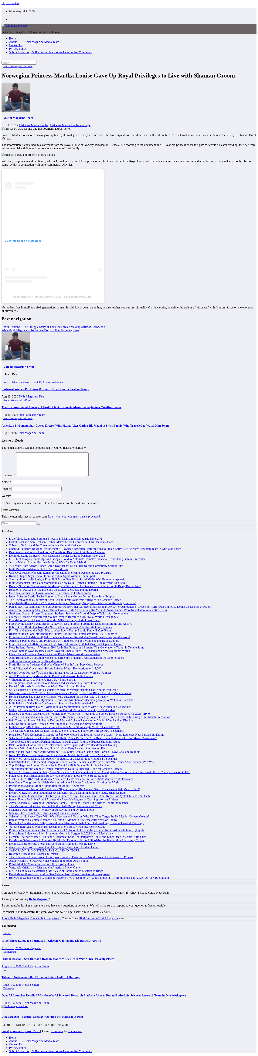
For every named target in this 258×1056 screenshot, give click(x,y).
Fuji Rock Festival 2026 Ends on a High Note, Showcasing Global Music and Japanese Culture (66, 644)
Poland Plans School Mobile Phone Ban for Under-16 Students (46, 785)
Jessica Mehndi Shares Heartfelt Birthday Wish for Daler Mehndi (48, 562)
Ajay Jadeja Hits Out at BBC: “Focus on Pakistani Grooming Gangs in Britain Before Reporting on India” (72, 603)
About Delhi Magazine (15, 918)
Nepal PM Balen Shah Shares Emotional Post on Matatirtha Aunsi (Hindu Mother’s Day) (62, 755)
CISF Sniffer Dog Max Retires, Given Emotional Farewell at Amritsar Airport (55, 723)
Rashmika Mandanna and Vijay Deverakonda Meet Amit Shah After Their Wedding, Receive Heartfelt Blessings (76, 823)
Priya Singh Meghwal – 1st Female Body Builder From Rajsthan (40, 330)
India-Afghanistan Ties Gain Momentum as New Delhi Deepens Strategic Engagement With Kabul (68, 582)
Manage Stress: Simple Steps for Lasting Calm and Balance (44, 813)
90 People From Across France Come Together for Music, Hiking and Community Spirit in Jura (66, 565)
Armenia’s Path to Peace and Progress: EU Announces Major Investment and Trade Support (64, 640)
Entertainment (9, 952)
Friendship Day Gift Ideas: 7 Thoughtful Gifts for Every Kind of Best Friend (54, 620)
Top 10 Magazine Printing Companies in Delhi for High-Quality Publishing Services (59, 765)
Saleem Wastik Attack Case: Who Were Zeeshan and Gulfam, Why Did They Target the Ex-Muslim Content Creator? (79, 816)
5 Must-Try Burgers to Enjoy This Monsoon (35, 661)
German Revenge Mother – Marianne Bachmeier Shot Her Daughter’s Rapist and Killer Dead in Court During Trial (78, 836)
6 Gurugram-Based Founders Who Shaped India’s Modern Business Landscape (56, 683)
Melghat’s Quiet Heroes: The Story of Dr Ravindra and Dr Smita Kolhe (51, 809)
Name (6, 481)
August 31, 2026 (12, 948)
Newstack (57, 1031)
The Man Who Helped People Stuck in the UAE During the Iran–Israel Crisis (55, 806)
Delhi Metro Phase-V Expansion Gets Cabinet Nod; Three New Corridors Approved (59, 874)
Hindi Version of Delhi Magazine (98, 918)
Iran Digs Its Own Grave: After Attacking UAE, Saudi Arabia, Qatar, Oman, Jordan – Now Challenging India (74, 751)
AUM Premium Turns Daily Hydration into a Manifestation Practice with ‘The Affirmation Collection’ (70, 706)
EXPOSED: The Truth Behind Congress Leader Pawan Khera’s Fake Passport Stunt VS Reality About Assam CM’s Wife (82, 762)
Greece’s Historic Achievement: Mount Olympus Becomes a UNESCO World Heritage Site (64, 616)
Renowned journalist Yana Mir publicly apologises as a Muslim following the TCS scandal (63, 758)
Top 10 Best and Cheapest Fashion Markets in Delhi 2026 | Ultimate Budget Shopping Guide (64, 741)
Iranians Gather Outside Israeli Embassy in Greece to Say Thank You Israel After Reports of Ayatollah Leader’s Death (79, 796)
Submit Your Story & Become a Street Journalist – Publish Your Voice (50, 52)
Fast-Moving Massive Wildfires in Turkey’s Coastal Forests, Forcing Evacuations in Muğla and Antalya (70, 623)
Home (12, 38)
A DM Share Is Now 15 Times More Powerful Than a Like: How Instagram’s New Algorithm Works (69, 650)
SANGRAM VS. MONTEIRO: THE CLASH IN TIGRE (44, 850)
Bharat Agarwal (31, 948)
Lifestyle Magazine (21, 382)
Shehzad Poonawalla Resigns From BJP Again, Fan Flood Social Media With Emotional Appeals (67, 579)
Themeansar (75, 1031)
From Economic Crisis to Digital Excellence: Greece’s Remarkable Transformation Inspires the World (69, 637)
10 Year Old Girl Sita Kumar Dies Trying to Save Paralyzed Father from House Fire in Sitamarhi (66, 730)
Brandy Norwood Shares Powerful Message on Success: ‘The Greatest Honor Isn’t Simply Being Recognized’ (75, 586)
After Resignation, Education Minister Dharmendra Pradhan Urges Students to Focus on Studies (66, 657)
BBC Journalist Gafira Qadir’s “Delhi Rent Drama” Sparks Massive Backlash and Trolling (63, 745)
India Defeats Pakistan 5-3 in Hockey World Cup (38, 569)
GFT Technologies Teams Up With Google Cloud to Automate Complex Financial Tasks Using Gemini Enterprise (77, 559)
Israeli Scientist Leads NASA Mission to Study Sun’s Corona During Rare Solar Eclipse (61, 596)
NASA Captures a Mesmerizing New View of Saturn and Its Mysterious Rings (56, 870)
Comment (8, 475)
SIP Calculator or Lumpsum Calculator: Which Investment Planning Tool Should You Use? (63, 689)
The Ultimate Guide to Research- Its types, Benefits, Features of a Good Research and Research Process (71, 857)
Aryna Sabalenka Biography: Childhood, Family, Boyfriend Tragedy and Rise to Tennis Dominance (68, 802)
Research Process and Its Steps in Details (33, 853)
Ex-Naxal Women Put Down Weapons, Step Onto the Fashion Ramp (45, 389)
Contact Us (15, 45)
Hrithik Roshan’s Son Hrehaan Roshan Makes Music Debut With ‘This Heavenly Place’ (61, 542)
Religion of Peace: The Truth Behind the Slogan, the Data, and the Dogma (53, 589)
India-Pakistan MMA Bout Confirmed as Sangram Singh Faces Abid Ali (52, 703)
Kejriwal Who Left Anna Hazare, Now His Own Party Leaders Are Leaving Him (57, 748)
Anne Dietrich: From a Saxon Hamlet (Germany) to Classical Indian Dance (54, 847)
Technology (8, 988)
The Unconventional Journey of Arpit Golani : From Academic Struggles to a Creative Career (61, 407)
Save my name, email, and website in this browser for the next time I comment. (53, 503)
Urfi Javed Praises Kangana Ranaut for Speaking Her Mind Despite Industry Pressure (60, 572)
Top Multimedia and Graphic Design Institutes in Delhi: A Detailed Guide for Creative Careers (65, 768)
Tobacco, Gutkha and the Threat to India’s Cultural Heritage (45, 545)
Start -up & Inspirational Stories (17, 66)
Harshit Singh (30, 984)
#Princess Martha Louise (33, 125)
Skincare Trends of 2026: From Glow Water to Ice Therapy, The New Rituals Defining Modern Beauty (70, 693)
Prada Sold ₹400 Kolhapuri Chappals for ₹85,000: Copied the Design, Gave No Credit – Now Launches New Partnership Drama (86, 734)
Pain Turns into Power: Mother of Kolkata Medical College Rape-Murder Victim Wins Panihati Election (71, 720)
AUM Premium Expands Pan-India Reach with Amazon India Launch (51, 676)
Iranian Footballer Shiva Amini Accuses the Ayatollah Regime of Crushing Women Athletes (63, 799)
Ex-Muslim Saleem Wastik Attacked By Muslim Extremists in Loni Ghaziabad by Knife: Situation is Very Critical (76, 840)
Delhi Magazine (39, 899)
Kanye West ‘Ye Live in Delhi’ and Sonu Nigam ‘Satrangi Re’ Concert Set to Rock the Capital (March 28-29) (74, 789)
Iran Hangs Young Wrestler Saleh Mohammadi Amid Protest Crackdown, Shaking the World (64, 782)
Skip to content (10, 3)
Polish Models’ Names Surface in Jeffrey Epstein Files (41, 864)
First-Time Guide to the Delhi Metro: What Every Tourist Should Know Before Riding (60, 630)
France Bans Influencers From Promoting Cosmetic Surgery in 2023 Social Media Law (61, 833)
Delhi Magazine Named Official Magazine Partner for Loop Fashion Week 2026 (57, 555)
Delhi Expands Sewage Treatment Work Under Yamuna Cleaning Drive (52, 843)
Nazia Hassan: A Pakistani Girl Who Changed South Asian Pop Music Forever (56, 664)
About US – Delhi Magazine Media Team (34, 41)
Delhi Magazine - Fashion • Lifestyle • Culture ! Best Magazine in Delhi (42, 1016)
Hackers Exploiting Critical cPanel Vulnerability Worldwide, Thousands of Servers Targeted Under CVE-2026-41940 (79, 713)
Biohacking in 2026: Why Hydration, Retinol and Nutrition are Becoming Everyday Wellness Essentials (71, 700)
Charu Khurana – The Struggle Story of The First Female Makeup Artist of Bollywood (53, 326)
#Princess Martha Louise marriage (70, 125)
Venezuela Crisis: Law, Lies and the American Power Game (44, 867)
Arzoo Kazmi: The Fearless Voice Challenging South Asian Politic (48, 860)
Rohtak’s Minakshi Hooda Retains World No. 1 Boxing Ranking (47, 686)
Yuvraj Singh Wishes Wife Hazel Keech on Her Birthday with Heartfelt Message (57, 826)
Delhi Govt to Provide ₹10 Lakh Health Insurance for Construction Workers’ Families (60, 672)
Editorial (7, 933)
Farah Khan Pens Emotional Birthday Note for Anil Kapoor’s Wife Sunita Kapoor (58, 775)
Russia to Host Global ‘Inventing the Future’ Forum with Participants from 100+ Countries (63, 633)
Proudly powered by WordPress (21, 1031)
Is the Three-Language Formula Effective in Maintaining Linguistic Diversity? (55, 538)
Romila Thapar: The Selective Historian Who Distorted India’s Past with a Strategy (58, 696)
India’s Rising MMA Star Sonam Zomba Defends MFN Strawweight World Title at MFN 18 (64, 727)
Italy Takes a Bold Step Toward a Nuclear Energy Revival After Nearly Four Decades (60, 627)
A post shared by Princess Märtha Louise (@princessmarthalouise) (53, 296)
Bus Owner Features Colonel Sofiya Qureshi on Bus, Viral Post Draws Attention (57, 552)
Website (6, 495)
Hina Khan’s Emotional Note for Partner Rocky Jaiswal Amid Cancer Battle (54, 654)
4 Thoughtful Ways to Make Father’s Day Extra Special (42, 679)
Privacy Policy (17, 48)
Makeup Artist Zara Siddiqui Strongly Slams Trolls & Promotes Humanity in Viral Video (62, 710)
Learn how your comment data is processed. (74, 516)
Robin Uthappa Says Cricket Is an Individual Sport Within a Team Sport (52, 576)
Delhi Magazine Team (19, 117)
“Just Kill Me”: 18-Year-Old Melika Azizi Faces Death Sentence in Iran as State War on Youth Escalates (71, 779)
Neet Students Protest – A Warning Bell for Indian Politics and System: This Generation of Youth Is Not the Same (76, 647)
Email (6, 488)
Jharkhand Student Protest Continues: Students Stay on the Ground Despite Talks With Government (68, 613)
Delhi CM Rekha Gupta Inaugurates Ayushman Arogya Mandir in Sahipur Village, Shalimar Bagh (67, 792)
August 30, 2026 (12, 984)
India (5, 382)
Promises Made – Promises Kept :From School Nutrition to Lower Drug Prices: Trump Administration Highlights (76, 830)
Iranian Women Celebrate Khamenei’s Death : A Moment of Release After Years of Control (63, 819)
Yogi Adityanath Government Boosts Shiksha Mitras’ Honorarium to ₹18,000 (55, 668)
